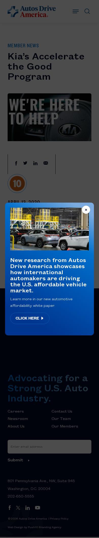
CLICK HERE (27, 317)
